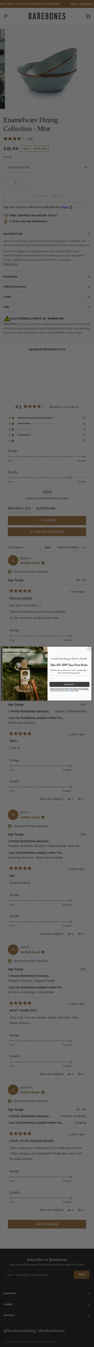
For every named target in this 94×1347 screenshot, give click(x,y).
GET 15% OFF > (69, 684)
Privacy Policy (71, 691)
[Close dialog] (89, 648)
